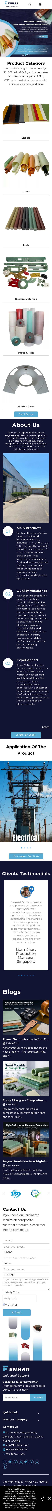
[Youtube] (21, 1462)
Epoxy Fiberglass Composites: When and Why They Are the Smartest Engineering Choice (26, 1100)
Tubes (26, 191)
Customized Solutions (26, 856)
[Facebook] (5, 1462)
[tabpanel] (26, 801)
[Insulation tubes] (26, 165)
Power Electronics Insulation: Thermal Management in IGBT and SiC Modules (26, 1039)
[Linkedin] (10, 1462)
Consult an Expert (26, 734)
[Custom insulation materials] (26, 273)
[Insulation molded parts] (26, 380)
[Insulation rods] (26, 219)
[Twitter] (16, 1462)
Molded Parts (26, 406)
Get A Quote (26, 414)
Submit (17, 1312)
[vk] (37, 1462)
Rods (26, 245)
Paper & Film (26, 353)
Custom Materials (26, 299)
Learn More (26, 807)
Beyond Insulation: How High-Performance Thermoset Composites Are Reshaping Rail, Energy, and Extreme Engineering (26, 1161)
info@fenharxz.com (17, 1445)
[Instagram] (26, 1462)
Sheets (26, 138)
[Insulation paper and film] (26, 326)
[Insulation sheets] (26, 111)
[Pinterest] (32, 1462)
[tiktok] (5, 1466)
